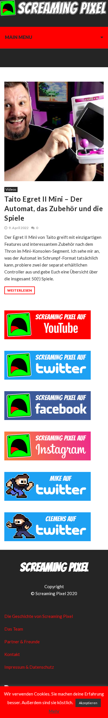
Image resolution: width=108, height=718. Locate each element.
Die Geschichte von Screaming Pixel (38, 616)
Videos (10, 189)
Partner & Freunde (22, 641)
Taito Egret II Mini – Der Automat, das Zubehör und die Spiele (53, 208)
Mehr (54, 711)
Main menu (18, 37)
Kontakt (12, 654)
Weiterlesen (19, 290)
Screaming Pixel (54, 567)
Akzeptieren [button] (88, 703)
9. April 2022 (19, 228)
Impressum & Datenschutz (29, 667)
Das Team (13, 628)
